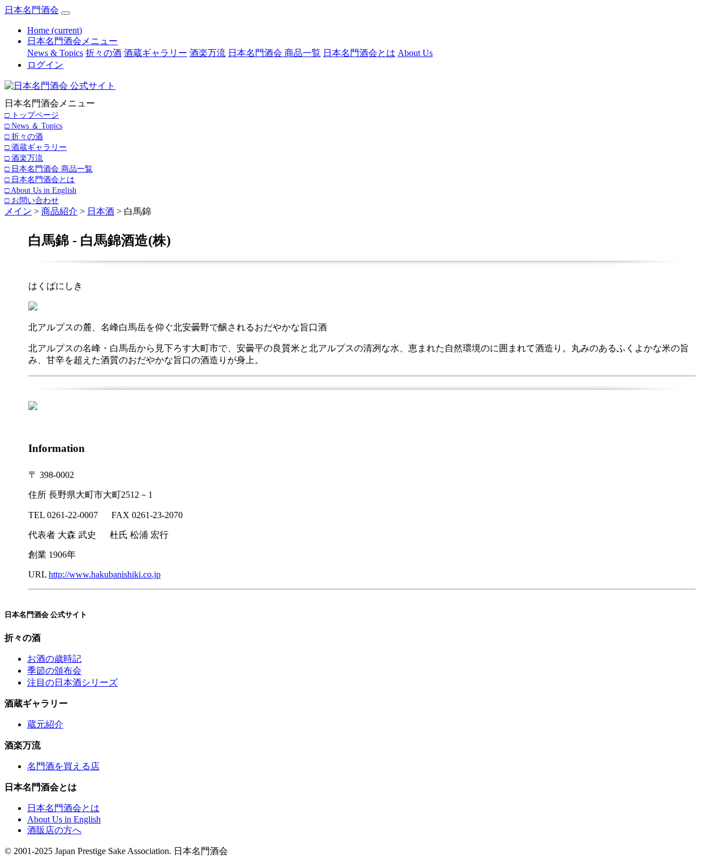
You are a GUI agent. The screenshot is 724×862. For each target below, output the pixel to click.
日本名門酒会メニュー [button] (72, 41)
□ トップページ (32, 114)
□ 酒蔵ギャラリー (36, 147)
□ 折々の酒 (24, 136)
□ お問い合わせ (32, 200)
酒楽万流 (207, 53)
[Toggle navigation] (65, 13)
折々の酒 (103, 53)
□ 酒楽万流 (24, 157)
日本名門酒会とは (359, 53)
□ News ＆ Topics (33, 125)
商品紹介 (59, 211)
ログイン (45, 65)
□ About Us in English (40, 190)
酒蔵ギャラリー (155, 53)
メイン (18, 211)
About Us (415, 53)
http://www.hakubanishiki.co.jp (105, 574)
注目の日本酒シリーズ (72, 682)
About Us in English (64, 819)
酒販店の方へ (54, 830)
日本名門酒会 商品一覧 (274, 53)
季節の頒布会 (54, 670)
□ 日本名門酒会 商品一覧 (49, 168)
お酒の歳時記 (54, 658)
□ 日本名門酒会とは (40, 179)
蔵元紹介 (45, 724)
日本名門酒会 (32, 10)
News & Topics (55, 53)
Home (54, 30)
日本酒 (100, 211)
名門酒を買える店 (63, 766)
